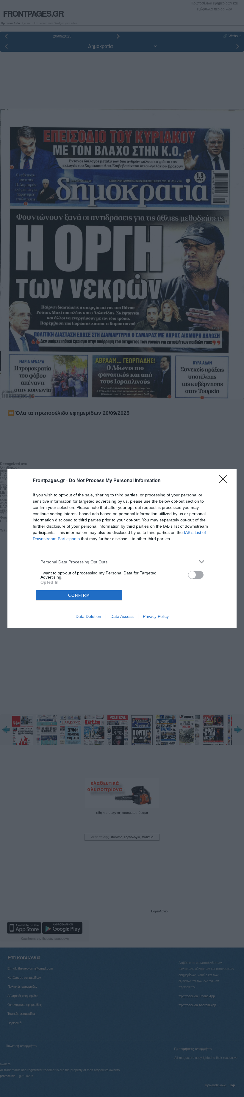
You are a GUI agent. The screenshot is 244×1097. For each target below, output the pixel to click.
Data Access (122, 616)
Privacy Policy (156, 616)
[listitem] (122, 562)
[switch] (196, 575)
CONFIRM (79, 595)
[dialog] (122, 548)
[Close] (225, 481)
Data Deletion (88, 616)
